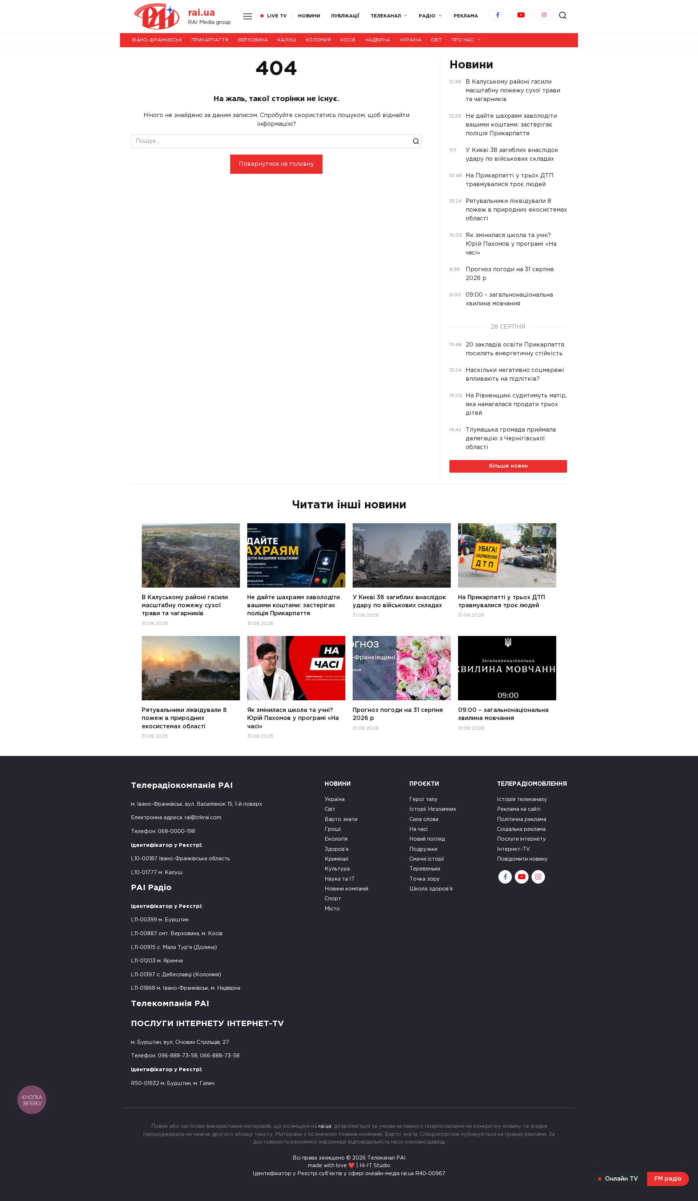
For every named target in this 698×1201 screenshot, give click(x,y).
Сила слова (423, 819)
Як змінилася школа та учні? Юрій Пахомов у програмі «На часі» (293, 718)
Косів (348, 40)
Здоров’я (337, 849)
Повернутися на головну (276, 164)
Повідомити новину (522, 859)
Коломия (318, 40)
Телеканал (385, 16)
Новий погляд (427, 839)
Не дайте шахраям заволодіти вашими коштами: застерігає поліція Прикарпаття (293, 605)
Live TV (277, 16)
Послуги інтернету (521, 839)
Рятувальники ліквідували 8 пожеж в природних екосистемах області (184, 718)
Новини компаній (346, 888)
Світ (436, 40)
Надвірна (377, 40)
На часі (418, 829)
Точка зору (424, 879)
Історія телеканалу (522, 799)
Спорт (333, 898)
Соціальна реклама (521, 829)
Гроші (333, 829)
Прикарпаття (210, 40)
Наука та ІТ (340, 879)
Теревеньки (424, 868)
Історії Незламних (432, 809)
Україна (410, 40)
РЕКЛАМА (466, 16)
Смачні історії (426, 859)
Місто (332, 908)
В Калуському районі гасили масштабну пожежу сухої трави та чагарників (185, 605)
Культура (337, 868)
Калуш (286, 40)
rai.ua (201, 13)
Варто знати (341, 819)
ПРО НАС (463, 40)
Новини (309, 16)
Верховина (253, 40)
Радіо (427, 16)
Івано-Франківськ (157, 40)
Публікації (345, 16)
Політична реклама (521, 819)
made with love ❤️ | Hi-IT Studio (349, 1165)
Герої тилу (423, 799)
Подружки (423, 849)
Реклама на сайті (519, 809)
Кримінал (336, 859)
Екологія (336, 839)
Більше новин (508, 466)
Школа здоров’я (431, 888)
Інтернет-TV (513, 849)
